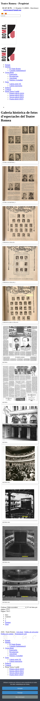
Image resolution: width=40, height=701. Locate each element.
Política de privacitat (31, 632)
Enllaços (8, 88)
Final (7, 624)
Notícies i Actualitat (16, 80)
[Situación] (15, 637)
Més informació (20, 697)
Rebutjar (20, 693)
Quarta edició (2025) (16, 99)
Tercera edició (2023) (16, 97)
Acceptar (20, 688)
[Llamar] (34, 637)
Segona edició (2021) (16, 95)
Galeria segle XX (15, 84)
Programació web (21, 634)
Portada (7, 65)
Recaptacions (13, 76)
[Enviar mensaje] (25, 637)
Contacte (8, 89)
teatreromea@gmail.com (12, 10)
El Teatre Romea (15, 69)
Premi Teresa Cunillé (12, 91)
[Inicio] (5, 637)
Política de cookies (7, 634)
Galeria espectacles (15, 86)
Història (7, 67)
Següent (8, 622)
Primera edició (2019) (16, 93)
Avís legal (19, 632)
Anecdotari (13, 78)
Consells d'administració (17, 70)
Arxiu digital (9, 72)
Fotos (7, 82)
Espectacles (13, 74)
